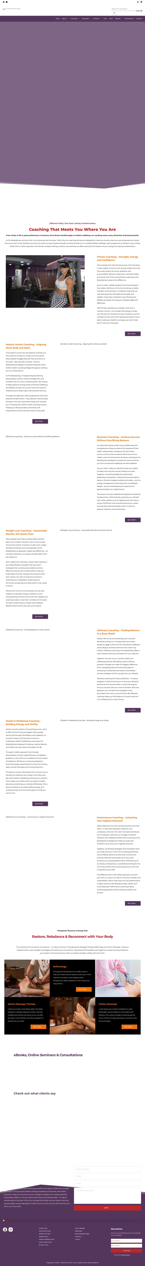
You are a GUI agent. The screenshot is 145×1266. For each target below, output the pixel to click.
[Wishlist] (141, 2)
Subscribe (126, 1251)
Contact (139, 18)
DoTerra (96, 18)
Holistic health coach (45, 1242)
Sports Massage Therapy (82, 1233)
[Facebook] (3, 2)
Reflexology (78, 1231)
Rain (111, 18)
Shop (105, 18)
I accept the (121, 1255)
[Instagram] (6, 2)
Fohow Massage (80, 1228)
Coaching (74, 18)
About (64, 18)
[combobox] (124, 9)
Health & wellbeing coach (46, 1239)
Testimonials (129, 18)
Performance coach (45, 1231)
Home (57, 18)
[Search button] (114, 13)
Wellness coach (43, 1236)
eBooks (117, 18)
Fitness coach (43, 1228)
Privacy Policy (125, 1255)
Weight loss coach (44, 1233)
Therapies (85, 18)
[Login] (138, 2)
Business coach (43, 1245)
